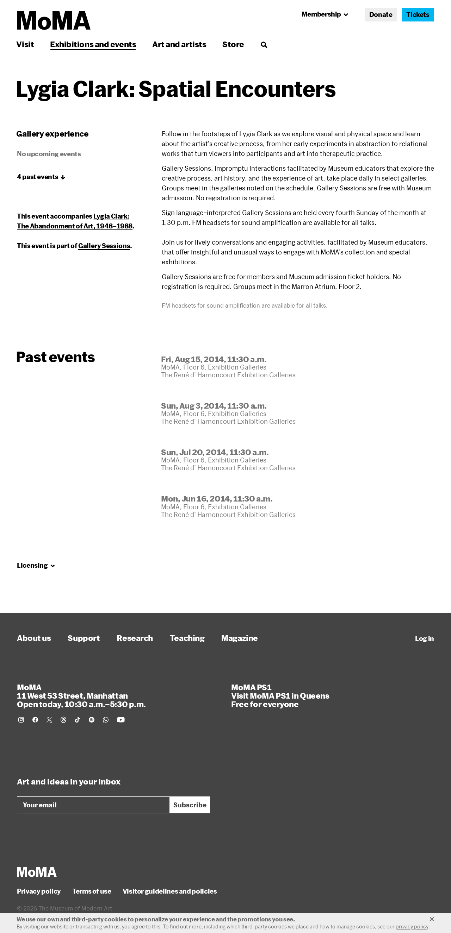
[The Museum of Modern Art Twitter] (49, 720)
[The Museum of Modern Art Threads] (63, 720)
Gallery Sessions (104, 246)
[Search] (264, 44)
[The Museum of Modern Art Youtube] (121, 720)
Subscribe (189, 805)
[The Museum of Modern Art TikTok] (77, 720)
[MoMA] (37, 872)
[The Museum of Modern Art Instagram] (21, 720)
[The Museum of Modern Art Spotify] (92, 720)
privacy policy (412, 926)
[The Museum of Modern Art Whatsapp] (106, 720)
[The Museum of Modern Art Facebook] (35, 720)
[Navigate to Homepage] (53, 20)
